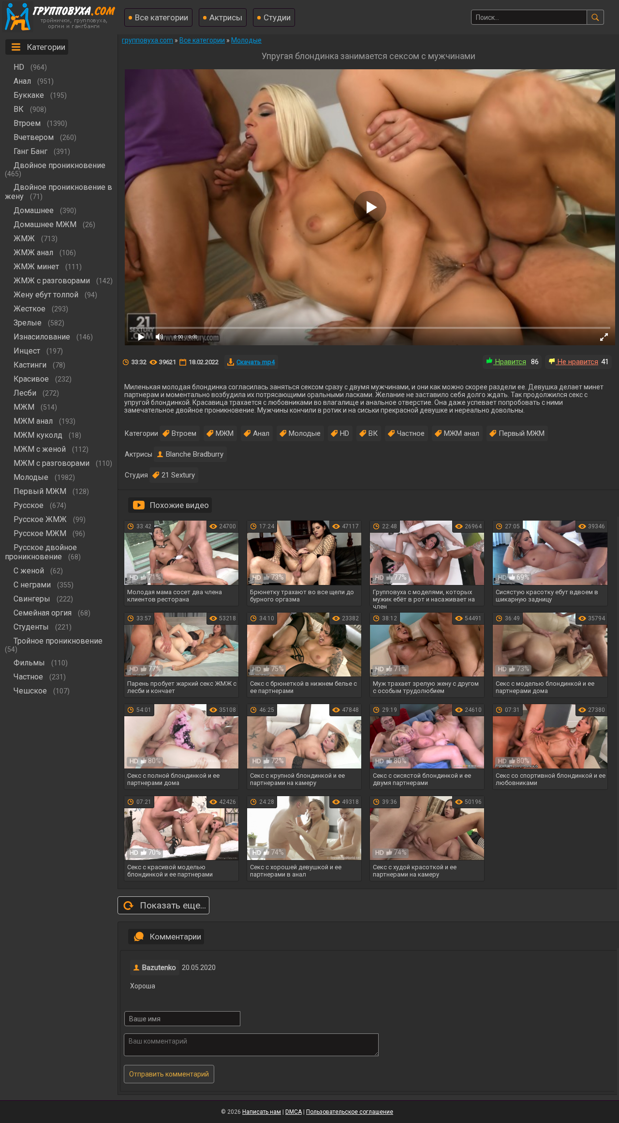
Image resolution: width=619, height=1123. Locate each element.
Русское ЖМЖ (40, 519)
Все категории (161, 17)
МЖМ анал (33, 421)
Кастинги (30, 364)
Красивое (31, 379)
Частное (28, 676)
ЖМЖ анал (33, 252)
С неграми (32, 584)
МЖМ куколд (38, 435)
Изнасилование (42, 336)
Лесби (25, 393)
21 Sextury (178, 475)
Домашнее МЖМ (45, 224)
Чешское (30, 690)
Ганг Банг (30, 151)
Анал (22, 81)
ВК (19, 109)
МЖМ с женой (40, 449)
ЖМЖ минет (36, 266)
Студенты (31, 626)
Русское (29, 505)
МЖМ (24, 407)
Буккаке (29, 95)
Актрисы (225, 17)
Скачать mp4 (255, 362)
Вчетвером (34, 137)
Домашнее (34, 210)
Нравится (509, 361)
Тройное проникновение (58, 641)
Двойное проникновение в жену (58, 192)
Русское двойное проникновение (41, 552)
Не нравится (577, 361)
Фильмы (29, 662)
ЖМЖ (24, 238)
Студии (277, 17)
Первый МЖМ (40, 491)
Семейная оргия (43, 612)
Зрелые (28, 322)
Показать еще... (173, 905)
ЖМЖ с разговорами (52, 280)
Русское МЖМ (40, 533)
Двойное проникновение (59, 165)
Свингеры (32, 598)
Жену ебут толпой (46, 294)
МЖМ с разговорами (51, 463)
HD (19, 67)
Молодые (31, 477)
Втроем (27, 123)
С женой (29, 570)
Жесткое (29, 308)
